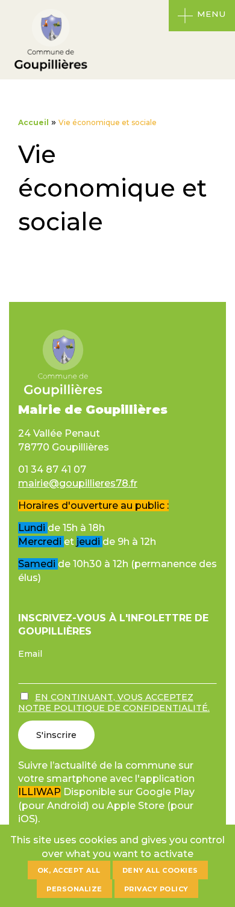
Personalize (74, 889)
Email (30, 653)
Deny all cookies (160, 870)
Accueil (33, 122)
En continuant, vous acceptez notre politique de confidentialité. (114, 702)
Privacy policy (156, 889)
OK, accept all (69, 870)
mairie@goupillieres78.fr (77, 483)
